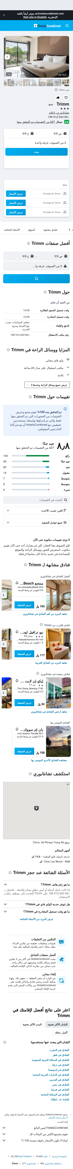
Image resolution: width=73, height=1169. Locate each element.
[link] (45, 613)
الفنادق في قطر (61, 1055)
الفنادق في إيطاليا (60, 1099)
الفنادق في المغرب (59, 1050)
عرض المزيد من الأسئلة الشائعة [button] (36, 919)
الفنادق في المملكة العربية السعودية (50, 1060)
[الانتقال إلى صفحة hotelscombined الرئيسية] (47, 25)
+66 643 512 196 (58, 117)
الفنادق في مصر (60, 1084)
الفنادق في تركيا (60, 1064)
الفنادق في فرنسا (60, 1089)
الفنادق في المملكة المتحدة (55, 1094)
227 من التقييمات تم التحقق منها (36, 122)
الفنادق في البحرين (59, 1079)
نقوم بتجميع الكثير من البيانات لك (48, 1134)
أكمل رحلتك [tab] (61, 1032)
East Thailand (25, 1156)
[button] (4, 15)
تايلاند (45, 1156)
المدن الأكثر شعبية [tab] (32, 1024)
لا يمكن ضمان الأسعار (58, 1117)
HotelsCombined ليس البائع (51, 1128)
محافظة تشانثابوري (52, 1163)
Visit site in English (35, 17)
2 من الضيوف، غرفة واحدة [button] (50, 142)
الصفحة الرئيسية (59, 1156)
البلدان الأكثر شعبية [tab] (58, 1024)
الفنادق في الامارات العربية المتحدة (51, 1074)
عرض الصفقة (24, 605)
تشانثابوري (31, 1163)
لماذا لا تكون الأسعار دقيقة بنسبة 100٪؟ (44, 1140)
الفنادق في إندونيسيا (58, 1069)
